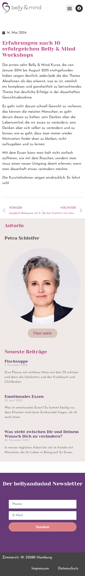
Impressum (40, 568)
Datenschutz (68, 568)
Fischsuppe (16, 361)
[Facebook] (79, 8)
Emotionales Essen (24, 396)
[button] (69, 8)
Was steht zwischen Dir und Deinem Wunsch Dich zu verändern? (42, 433)
